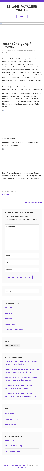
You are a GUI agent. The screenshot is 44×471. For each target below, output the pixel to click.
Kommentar (10, 228)
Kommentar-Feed (11, 419)
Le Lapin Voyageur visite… (22, 8)
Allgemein (33, 50)
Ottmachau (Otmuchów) (14, 329)
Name (8, 255)
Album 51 (8, 319)
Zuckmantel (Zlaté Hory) (22, 372)
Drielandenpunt (26, 388)
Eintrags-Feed (10, 414)
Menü (22, 16)
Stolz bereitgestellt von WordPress (14, 465)
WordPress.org (10, 424)
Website (9, 270)
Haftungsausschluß (12, 451)
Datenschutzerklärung (13, 446)
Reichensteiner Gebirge (22, 380)
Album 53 (8, 308)
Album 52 (8, 313)
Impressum (9, 440)
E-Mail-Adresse (9, 264)
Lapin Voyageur (18, 50)
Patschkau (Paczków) (21, 364)
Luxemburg (5, 53)
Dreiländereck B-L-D (28, 396)
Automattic (22, 467)
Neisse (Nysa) (10, 324)
